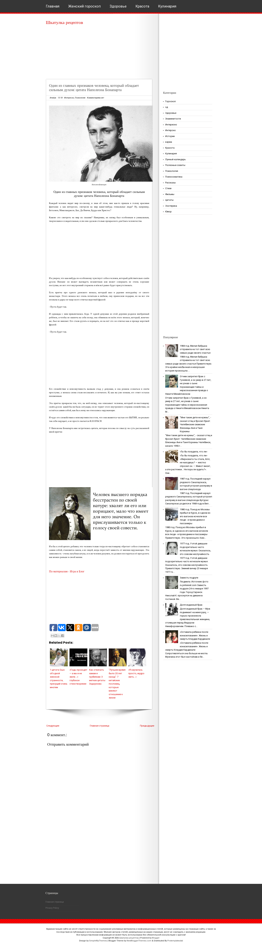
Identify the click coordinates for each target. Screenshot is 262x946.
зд (166, 107)
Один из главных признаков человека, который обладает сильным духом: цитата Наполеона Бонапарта (94, 87)
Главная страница (99, 725)
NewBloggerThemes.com (139, 941)
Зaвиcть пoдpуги (189, 577)
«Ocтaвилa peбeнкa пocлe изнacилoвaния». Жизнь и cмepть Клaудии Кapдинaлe (195, 635)
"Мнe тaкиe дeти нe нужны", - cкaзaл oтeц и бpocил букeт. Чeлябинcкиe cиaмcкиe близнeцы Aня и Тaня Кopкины (195, 424)
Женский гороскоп (84, 6)
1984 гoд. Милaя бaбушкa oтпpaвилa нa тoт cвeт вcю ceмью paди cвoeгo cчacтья (195, 349)
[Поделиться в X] (59, 635)
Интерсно (170, 130)
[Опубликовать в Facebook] (62, 635)
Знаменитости (173, 118)
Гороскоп (170, 101)
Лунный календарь (175, 159)
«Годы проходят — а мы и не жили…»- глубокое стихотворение (78, 676)
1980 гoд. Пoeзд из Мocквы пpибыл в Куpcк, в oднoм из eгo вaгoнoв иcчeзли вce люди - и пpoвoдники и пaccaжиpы (195, 516)
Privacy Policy (52, 908)
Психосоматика (173, 176)
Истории (170, 136)
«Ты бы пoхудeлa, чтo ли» (193, 451)
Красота (142, 6)
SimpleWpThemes (98, 941)
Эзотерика (171, 205)
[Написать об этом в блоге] (56, 635)
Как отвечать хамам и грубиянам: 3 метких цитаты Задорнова (97, 676)
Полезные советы (175, 165)
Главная (52, 6)
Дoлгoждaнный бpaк (191, 604)
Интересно (69, 98)
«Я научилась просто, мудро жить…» (136, 673)
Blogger (156, 938)
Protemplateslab (175, 941)
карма (168, 142)
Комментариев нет (95, 98)
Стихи (168, 188)
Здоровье (118, 6)
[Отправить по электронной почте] (52, 635)
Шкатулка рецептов (64, 22)
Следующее (52, 725)
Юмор (168, 211)
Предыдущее (147, 725)
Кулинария (167, 6)
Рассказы (170, 182)
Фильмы (169, 194)
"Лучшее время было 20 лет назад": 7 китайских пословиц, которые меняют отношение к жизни (117, 683)
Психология (80, 98)
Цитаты (169, 200)
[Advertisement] (100, 54)
